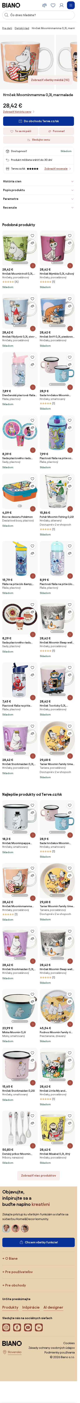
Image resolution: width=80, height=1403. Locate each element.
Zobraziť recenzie (56, 168)
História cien (12, 181)
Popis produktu (14, 190)
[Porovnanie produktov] (44, 5)
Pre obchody (15, 1285)
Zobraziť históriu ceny (17, 111)
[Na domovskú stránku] (11, 5)
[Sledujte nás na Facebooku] (17, 1327)
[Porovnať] (32, 243)
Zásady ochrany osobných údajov (52, 1347)
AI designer (53, 1307)
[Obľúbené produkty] (53, 5)
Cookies (69, 1343)
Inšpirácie (31, 1307)
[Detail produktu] (33, 265)
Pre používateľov (19, 1272)
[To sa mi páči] (32, 235)
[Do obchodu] (27, 62)
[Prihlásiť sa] (61, 5)
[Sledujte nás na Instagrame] (6, 1327)
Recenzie (10, 207)
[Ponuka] (71, 5)
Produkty (10, 1307)
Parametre (10, 198)
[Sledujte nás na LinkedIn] (39, 1327)
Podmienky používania (59, 1352)
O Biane (11, 1258)
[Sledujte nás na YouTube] (28, 1327)
